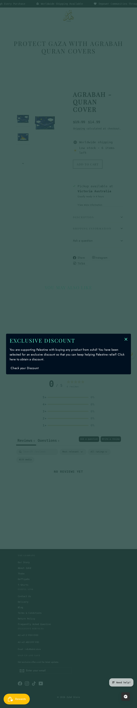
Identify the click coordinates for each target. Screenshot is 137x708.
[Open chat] (125, 696)
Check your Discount (25, 368)
